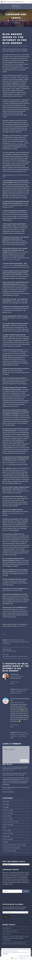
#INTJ (10, 641)
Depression (5, 816)
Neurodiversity (6, 839)
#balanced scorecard (18, 640)
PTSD (3, 842)
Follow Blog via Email (13, 904)
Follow (5, 917)
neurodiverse (8, 767)
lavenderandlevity (22, 46)
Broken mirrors (6, 934)
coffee (20, 212)
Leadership (5, 830)
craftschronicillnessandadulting (19, 698)
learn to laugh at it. (7, 789)
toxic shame (9, 782)
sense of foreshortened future (15, 513)
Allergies (4, 801)
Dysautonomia (6, 819)
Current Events (6, 813)
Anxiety (4, 804)
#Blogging (5, 641)
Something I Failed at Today (9, 848)
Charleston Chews (8, 265)
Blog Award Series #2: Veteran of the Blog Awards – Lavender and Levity (19, 691)
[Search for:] (16, 891)
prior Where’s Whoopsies (13, 259)
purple (20, 252)
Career (4, 807)
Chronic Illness (6, 810)
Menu (17, 6)
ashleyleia (13, 674)
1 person (17, 681)
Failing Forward (6, 824)
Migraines (5, 836)
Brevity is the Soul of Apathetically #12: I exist (13, 943)
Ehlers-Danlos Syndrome (9, 821)
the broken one (13, 162)
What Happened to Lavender (9, 931)
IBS (3, 827)
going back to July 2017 (16, 143)
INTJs (8, 541)
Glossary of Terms (21, 626)
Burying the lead (6, 928)
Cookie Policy (5, 953)
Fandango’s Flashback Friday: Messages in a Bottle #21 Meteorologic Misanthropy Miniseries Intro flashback (15, 938)
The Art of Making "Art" (8, 850)
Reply (11, 683)
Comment (24, 760)
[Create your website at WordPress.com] (16, 2)
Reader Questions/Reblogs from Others (12, 845)
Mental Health (6, 833)
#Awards (9, 640)
